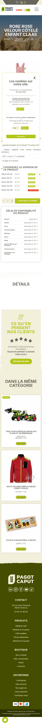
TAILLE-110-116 (6, 186)
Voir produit (21, 443)
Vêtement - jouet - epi (24, 39)
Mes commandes (21, 659)
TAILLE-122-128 (7, 190)
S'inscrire (21, 666)
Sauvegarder (21, 136)
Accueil (7, 39)
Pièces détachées (21, 637)
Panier (21, 662)
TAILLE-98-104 (6, 174)
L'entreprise (21, 680)
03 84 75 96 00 (21, 612)
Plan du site (25, 715)
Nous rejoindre (21, 692)
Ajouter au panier (27, 201)
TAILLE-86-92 (6, 178)
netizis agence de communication (24, 711)
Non (24, 128)
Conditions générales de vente (11, 713)
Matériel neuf (21, 626)
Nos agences (21, 688)
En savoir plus (21, 92)
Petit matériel (21, 633)
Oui (19, 109)
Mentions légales (27, 713)
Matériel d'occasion (21, 630)
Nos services (21, 684)
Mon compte (21, 655)
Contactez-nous (21, 695)
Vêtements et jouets (21, 641)
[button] (37, 10)
